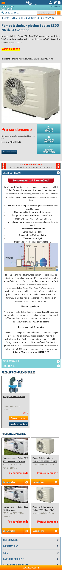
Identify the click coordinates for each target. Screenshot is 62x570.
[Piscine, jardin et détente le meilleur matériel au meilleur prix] (31, 2)
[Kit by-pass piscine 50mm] (16, 377)
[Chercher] (58, 13)
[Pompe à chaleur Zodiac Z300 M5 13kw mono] (16, 488)
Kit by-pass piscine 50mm (14, 396)
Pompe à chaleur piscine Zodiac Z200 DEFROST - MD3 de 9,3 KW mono (45, 461)
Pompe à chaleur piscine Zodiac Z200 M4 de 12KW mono (43, 510)
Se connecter (55, 6)
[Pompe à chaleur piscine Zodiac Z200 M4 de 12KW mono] (45, 488)
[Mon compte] (50, 2)
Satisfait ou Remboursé (49, 151)
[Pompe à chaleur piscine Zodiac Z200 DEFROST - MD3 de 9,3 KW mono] (45, 439)
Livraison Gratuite (49, 130)
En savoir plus (9, 482)
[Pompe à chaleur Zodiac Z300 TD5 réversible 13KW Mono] (16, 439)
